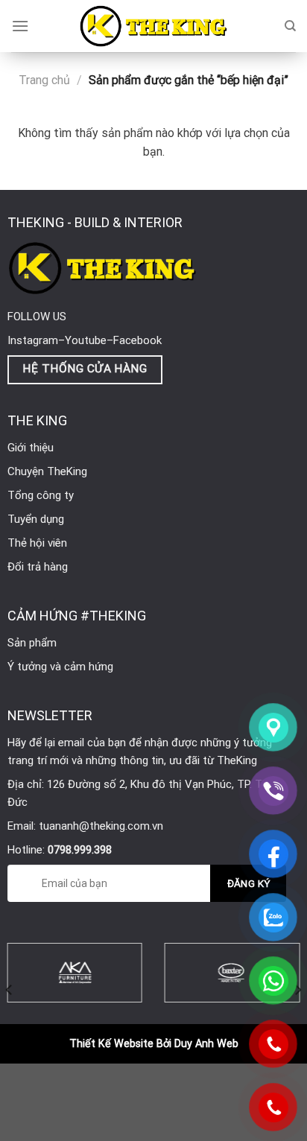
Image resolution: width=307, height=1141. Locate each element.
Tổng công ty (40, 495)
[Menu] (20, 25)
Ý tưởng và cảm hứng (60, 666)
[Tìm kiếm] (290, 26)
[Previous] (9, 990)
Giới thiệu (30, 447)
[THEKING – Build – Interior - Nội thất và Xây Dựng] (153, 26)
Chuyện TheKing (47, 471)
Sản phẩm (32, 642)
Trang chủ (44, 80)
